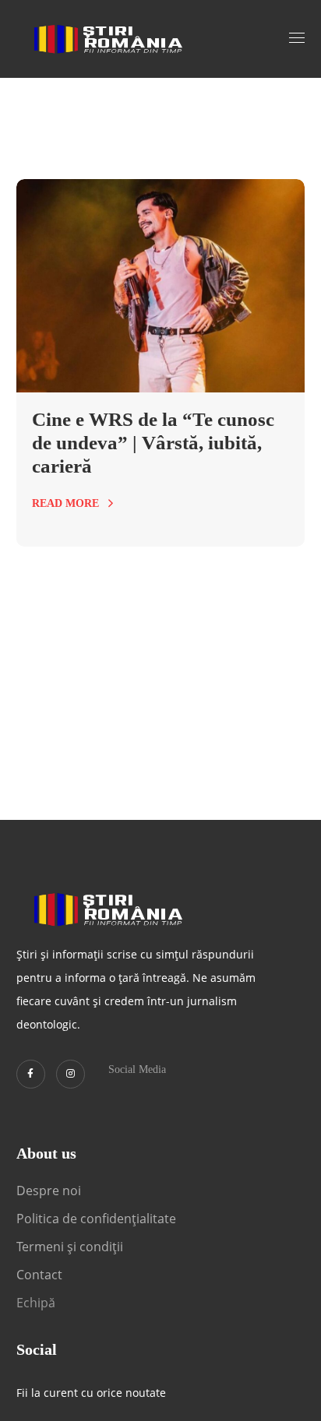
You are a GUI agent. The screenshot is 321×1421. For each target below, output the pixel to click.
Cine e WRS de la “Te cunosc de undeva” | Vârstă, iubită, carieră (153, 443)
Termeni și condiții (69, 1246)
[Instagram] (70, 1074)
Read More (65, 503)
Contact (40, 1274)
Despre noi (48, 1190)
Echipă (35, 1302)
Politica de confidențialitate (96, 1218)
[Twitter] (30, 1074)
